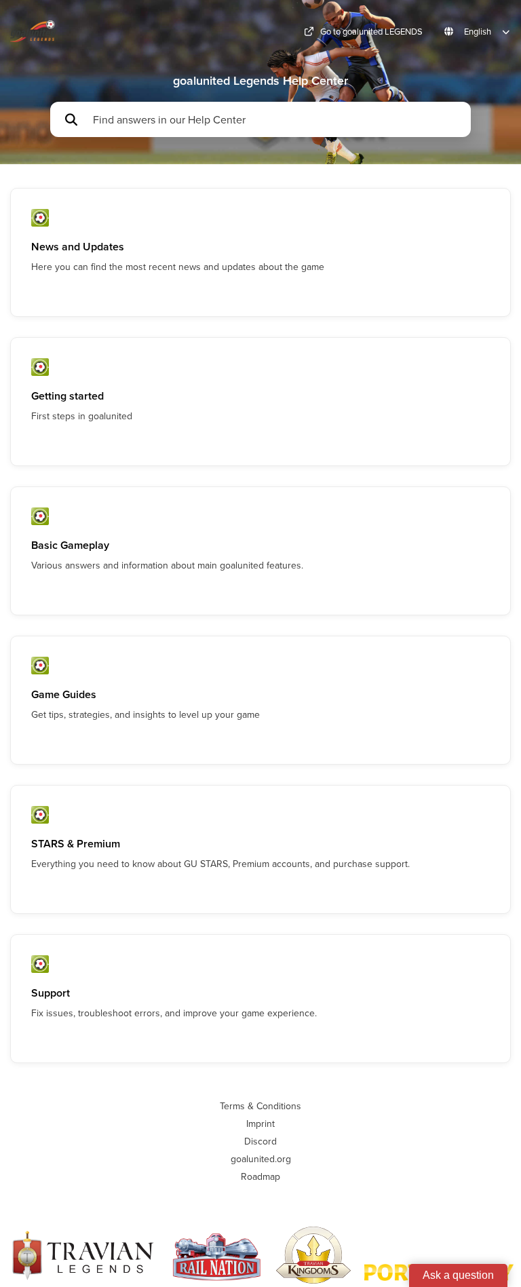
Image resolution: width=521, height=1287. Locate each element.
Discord (260, 1141)
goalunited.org (261, 1159)
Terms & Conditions (260, 1106)
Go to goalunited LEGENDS (371, 31)
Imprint (260, 1123)
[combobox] (275, 119)
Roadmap (260, 1176)
